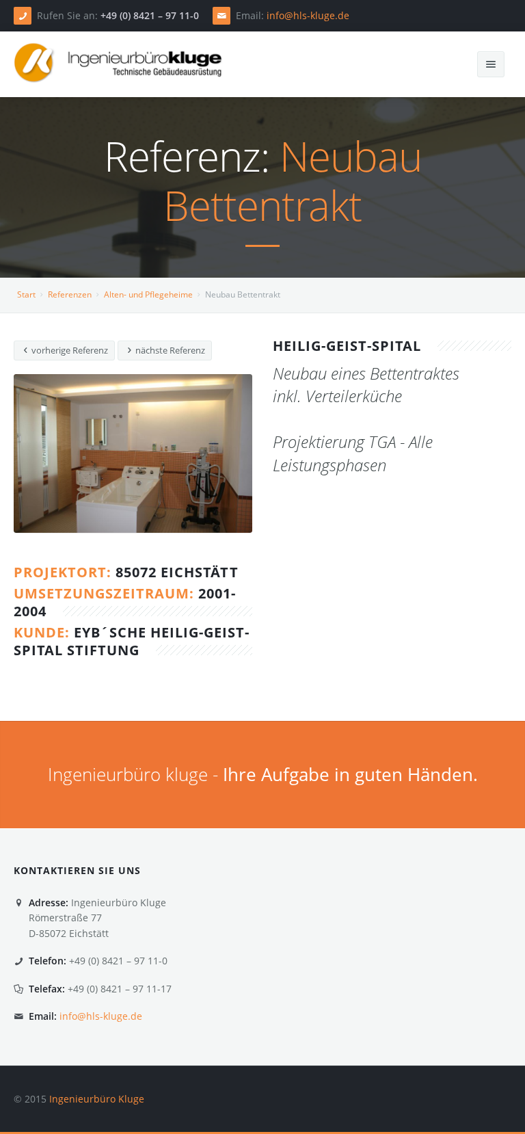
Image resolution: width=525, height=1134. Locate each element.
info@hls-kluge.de (308, 15)
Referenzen (70, 294)
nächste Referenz (169, 350)
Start (26, 294)
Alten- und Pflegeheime (148, 294)
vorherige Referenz (68, 350)
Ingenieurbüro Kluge (96, 1098)
